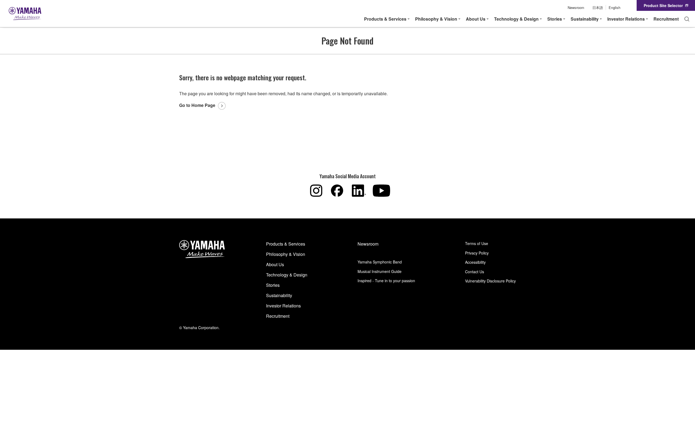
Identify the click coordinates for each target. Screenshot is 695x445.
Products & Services (285, 244)
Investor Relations (283, 306)
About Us (275, 264)
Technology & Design (286, 275)
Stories (273, 285)
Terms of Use (476, 243)
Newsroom (576, 7)
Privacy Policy (477, 253)
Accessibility (475, 262)
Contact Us (474, 271)
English (614, 7)
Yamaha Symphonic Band (380, 262)
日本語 (597, 7)
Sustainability (279, 295)
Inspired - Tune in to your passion (386, 280)
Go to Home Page (197, 105)
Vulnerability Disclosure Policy (490, 281)
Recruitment (666, 19)
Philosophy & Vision (285, 254)
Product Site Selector (663, 5)
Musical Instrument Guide (380, 271)
